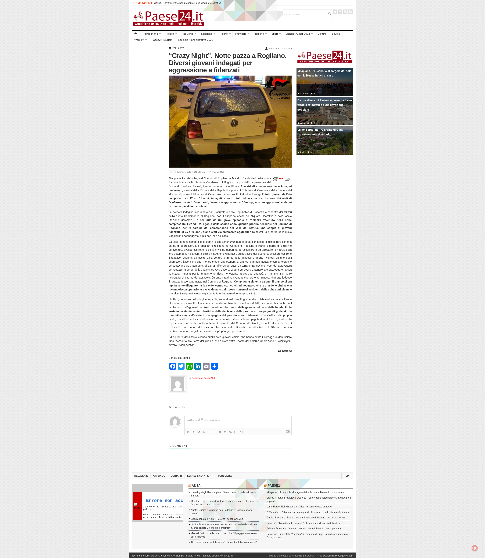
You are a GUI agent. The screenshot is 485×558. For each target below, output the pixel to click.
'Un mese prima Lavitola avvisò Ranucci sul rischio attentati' (224, 542)
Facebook (340, 11)
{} (235, 431)
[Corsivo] (193, 432)
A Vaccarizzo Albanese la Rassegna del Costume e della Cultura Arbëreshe (308, 512)
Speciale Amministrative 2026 (195, 39)
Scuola (336, 33)
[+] (241, 431)
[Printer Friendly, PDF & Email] (281, 179)
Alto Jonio (187, 33)
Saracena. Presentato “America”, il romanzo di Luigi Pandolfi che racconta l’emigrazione (307, 535)
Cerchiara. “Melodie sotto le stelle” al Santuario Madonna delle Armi (303, 523)
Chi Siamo (159, 475)
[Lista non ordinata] (214, 432)
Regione (259, 33)
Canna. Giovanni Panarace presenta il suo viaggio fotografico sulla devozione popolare (187, 4)
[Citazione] (220, 432)
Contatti (176, 475)
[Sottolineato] (198, 432)
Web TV (139, 39)
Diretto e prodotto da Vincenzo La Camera (292, 555)
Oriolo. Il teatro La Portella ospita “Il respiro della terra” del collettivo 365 (306, 517)
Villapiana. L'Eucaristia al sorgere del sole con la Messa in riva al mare (324, 73)
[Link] (230, 432)
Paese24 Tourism (162, 39)
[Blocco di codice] (225, 432)
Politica (170, 33)
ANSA (196, 485)
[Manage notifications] (475, 548)
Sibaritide (206, 33)
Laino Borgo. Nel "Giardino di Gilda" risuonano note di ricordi (321, 132)
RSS (350, 11)
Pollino (224, 33)
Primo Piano (150, 33)
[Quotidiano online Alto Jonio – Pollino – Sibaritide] (136, 34)
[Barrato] (204, 432)
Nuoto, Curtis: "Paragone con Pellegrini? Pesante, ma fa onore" (222, 511)
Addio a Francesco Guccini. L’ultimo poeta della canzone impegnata (304, 528)
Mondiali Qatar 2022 (298, 33)
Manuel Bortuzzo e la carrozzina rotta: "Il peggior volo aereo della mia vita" (224, 534)
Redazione (141, 475)
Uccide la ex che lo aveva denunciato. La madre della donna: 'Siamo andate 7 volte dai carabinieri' (224, 525)
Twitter (335, 11)
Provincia (240, 33)
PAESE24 (275, 485)
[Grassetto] (188, 432)
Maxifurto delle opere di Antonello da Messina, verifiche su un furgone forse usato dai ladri (224, 502)
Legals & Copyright (200, 475)
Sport (274, 33)
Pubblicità (225, 475)
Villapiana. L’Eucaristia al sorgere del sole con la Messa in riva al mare (305, 492)
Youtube (345, 11)
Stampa (201, 172)
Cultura (322, 33)
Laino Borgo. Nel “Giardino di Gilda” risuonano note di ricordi (299, 506)
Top (347, 475)
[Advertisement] (148, 102)
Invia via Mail (218, 172)
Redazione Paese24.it (280, 48)
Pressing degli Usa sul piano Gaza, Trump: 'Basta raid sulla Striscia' (223, 493)
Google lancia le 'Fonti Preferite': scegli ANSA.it (217, 519)
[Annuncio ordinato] (209, 432)
